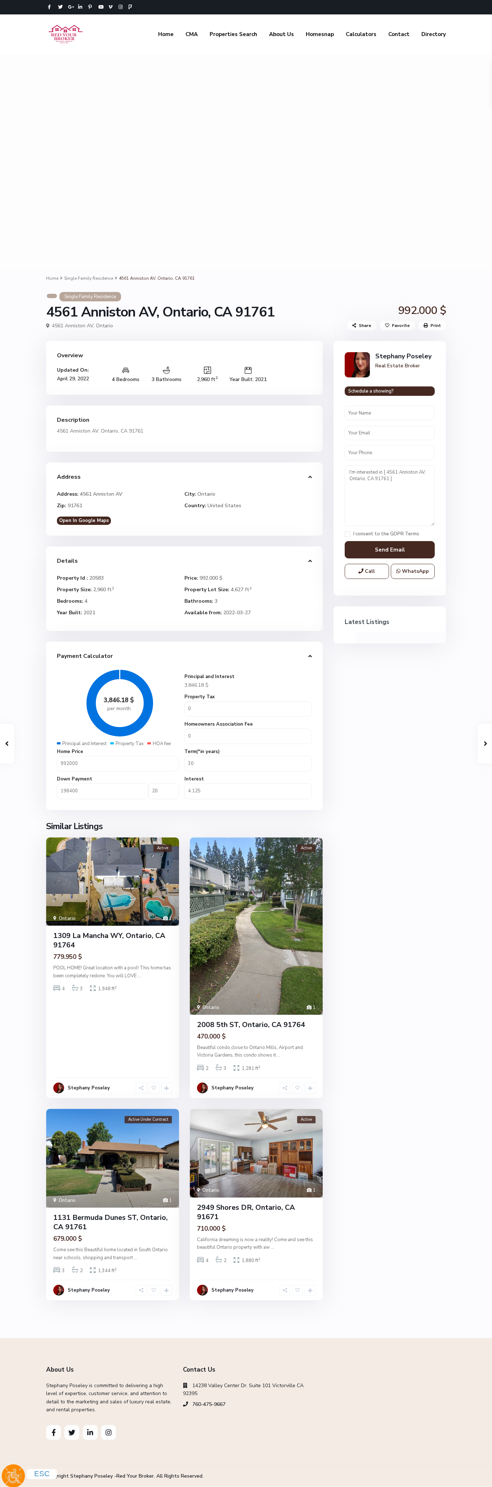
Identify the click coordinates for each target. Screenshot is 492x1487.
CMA (191, 34)
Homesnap (320, 34)
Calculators (361, 34)
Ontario (104, 325)
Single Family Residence (88, 278)
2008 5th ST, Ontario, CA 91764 (251, 1025)
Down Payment (74, 779)
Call (369, 571)
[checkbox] (347, 534)
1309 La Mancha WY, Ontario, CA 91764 (109, 940)
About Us (281, 34)
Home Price (70, 751)
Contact (399, 34)
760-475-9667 (208, 1404)
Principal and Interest (209, 676)
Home (166, 34)
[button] (11, 162)
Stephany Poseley (89, 1088)
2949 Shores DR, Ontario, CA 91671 (246, 1212)
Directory (433, 34)
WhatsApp (415, 571)
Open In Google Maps (84, 520)
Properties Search (233, 34)
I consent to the (386, 534)
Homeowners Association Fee (218, 724)
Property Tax (199, 697)
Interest (194, 779)
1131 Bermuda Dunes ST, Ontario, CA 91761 (110, 1222)
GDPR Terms (404, 534)
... (139, 976)
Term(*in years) (202, 751)
